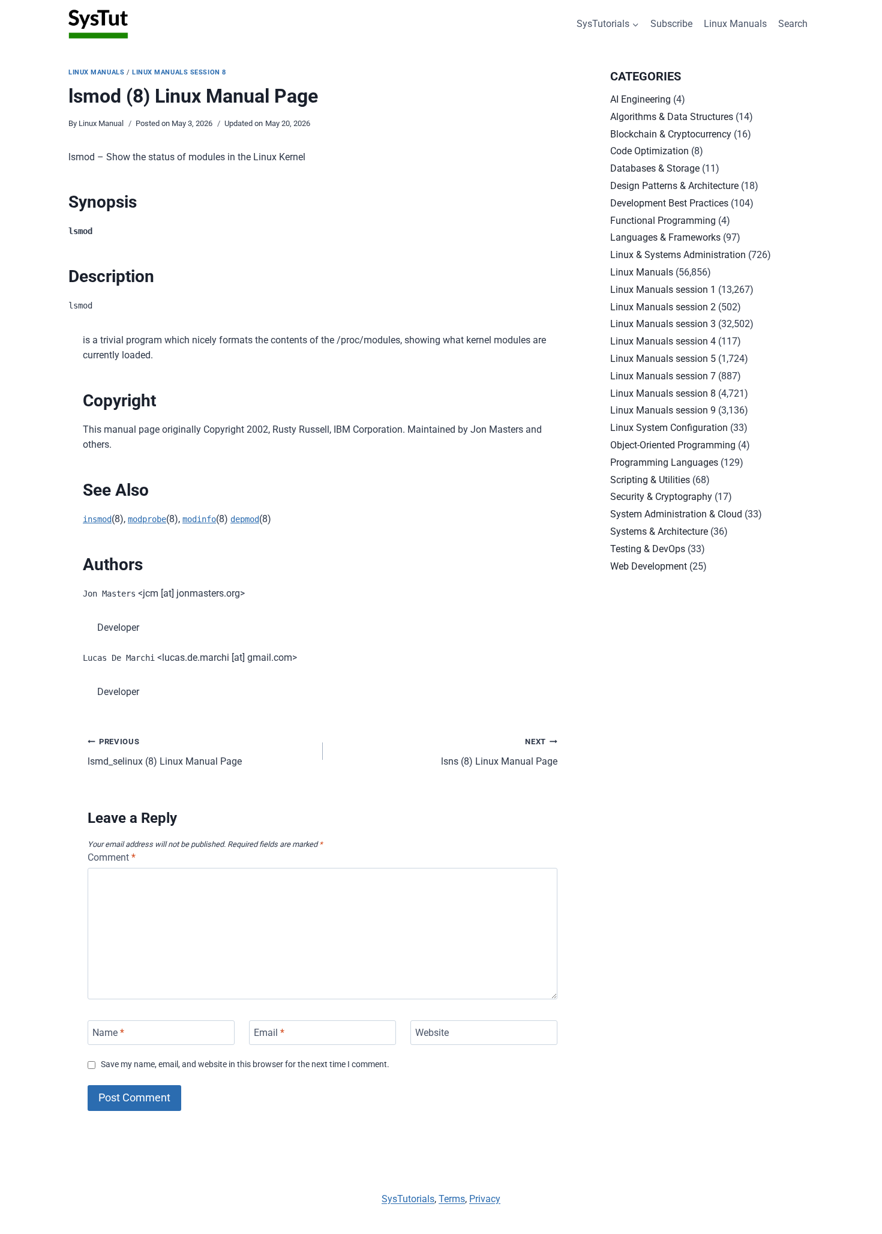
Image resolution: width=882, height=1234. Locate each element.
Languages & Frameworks (665, 237)
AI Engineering (640, 99)
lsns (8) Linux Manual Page (499, 752)
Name (108, 1032)
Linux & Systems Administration (678, 254)
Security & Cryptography (661, 496)
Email (269, 1032)
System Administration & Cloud (676, 514)
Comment (112, 857)
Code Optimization (649, 151)
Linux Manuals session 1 (663, 289)
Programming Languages (664, 462)
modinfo (199, 519)
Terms (452, 1199)
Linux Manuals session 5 (663, 358)
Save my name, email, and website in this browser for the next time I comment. (245, 1064)
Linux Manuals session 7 (663, 376)
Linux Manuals (735, 23)
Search (793, 23)
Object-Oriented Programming (673, 445)
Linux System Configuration (669, 427)
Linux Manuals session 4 (663, 341)
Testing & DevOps (647, 549)
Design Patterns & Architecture (674, 185)
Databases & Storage (655, 168)
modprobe (147, 519)
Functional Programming (663, 220)
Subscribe (671, 23)
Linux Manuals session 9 (663, 410)
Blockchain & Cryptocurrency (670, 134)
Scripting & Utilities (650, 480)
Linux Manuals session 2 (663, 307)
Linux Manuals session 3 (663, 324)
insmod (97, 519)
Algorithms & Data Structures (671, 116)
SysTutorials (408, 1199)
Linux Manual (101, 123)
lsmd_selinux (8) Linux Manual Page (165, 752)
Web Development (648, 566)
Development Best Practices (669, 203)
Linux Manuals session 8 (179, 72)
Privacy (484, 1199)
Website (432, 1032)
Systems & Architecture (659, 531)
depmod (244, 519)
